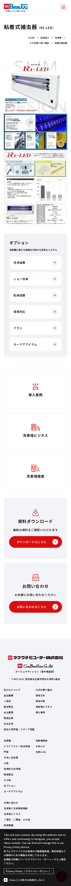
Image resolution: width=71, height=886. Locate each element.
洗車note (41, 751)
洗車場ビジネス (44, 706)
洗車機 (7, 740)
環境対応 (19, 312)
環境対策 (40, 701)
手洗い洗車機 (11, 757)
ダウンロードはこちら (32, 542)
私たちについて (12, 689)
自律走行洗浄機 (12, 768)
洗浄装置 (19, 262)
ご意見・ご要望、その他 (17, 819)
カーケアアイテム (25, 344)
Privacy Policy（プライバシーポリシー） (28, 871)
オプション (10, 785)
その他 (7, 780)
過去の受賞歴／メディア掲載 (19, 729)
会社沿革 (8, 723)
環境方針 (40, 695)
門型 (6, 751)
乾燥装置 (19, 295)
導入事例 (40, 712)
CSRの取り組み (44, 689)
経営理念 (8, 706)
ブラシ (17, 328)
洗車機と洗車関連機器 (16, 808)
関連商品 (8, 774)
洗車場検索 (42, 740)
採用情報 (8, 825)
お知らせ (40, 746)
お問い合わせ (11, 802)
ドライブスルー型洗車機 (17, 746)
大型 (6, 763)
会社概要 (8, 695)
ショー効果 (20, 279)
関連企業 (8, 718)
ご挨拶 (7, 701)
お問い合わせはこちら (32, 607)
